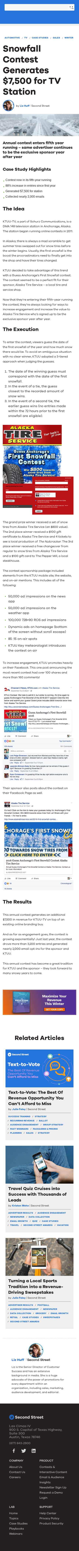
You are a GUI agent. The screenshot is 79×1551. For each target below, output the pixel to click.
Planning (16, 1133)
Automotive (12, 38)
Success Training (19, 1116)
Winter (68, 38)
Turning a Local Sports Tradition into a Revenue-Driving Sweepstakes (35, 1286)
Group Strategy (53, 1124)
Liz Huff (24, 106)
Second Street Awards (38, 1225)
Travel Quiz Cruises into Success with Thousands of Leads (37, 1194)
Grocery (40, 1313)
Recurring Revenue (22, 1120)
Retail (14, 1317)
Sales (56, 38)
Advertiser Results (20, 1213)
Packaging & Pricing (45, 1129)
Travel (14, 1225)
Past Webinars (19, 1129)
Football (43, 1305)
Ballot (43, 1120)
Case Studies (40, 38)
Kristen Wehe (20, 1205)
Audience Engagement (24, 1124)
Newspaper (17, 1217)
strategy (40, 1116)
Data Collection (39, 1217)
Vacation (63, 1225)
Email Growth (19, 1221)
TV (25, 38)
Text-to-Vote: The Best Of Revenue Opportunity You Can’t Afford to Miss (36, 1098)
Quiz (34, 1221)
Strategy (44, 1133)
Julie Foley (19, 1109)
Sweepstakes (51, 1317)
